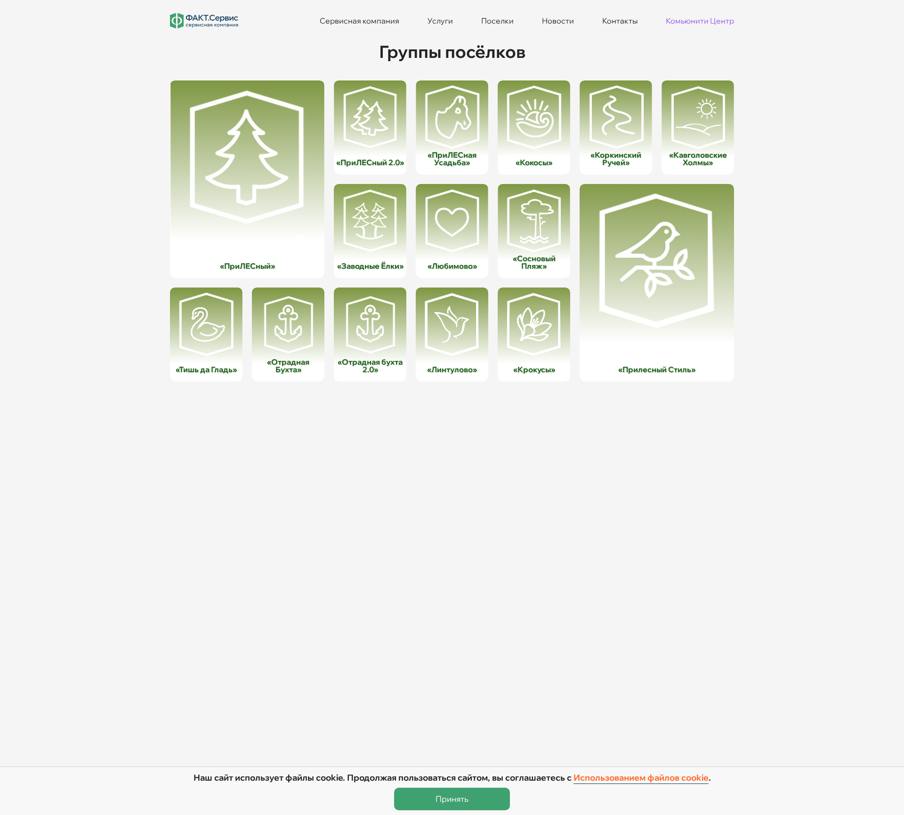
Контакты (620, 20)
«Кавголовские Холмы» (698, 158)
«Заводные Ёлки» (370, 266)
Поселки (497, 20)
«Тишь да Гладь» (206, 369)
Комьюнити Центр (700, 20)
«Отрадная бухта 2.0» (370, 365)
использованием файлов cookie (641, 777)
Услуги (440, 20)
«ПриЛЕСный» (247, 266)
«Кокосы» (534, 162)
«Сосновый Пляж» (534, 262)
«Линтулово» (452, 369)
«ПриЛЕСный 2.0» (370, 162)
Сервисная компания (359, 20)
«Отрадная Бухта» (288, 365)
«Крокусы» (534, 369)
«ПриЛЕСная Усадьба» (452, 158)
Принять (452, 799)
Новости (558, 20)
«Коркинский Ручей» (615, 158)
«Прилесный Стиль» (656, 369)
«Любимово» (452, 266)
